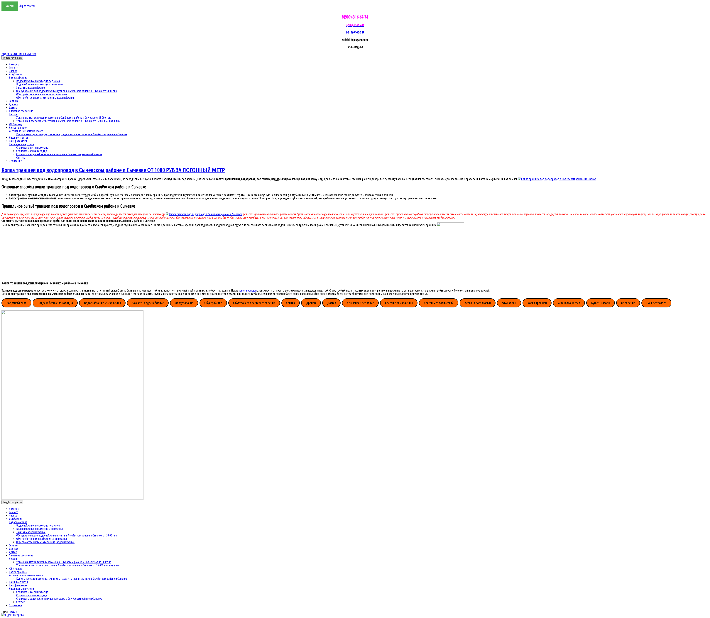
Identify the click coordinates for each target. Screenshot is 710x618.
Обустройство (213, 303)
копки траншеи (248, 290)
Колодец (14, 64)
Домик (13, 107)
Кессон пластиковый (477, 303)
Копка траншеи (18, 127)
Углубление (15, 74)
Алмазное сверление (21, 111)
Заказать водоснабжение (30, 87)
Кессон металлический (438, 303)
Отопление (15, 160)
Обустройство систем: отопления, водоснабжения (45, 97)
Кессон (13, 114)
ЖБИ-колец (15, 124)
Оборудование (184, 303)
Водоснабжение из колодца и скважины (39, 84)
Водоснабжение (18, 77)
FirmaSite (13, 611)
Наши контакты (18, 137)
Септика (13, 101)
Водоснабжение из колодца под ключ (38, 81)
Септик (20, 157)
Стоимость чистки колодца (32, 147)
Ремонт (13, 67)
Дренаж (13, 104)
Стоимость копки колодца (31, 151)
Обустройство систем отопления (254, 303)
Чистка (13, 71)
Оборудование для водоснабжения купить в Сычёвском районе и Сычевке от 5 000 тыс (66, 91)
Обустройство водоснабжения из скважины (41, 94)
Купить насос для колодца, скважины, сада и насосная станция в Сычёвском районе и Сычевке (71, 134)
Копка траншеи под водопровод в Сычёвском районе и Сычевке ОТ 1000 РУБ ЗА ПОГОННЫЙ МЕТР (113, 170)
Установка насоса (569, 303)
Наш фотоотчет (18, 141)
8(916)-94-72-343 (355, 32)
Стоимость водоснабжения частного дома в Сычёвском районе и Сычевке (59, 154)
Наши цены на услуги (21, 144)
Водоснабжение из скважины (102, 303)
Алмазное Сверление (360, 303)
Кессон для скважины (399, 303)
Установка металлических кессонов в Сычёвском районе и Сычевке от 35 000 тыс (63, 117)
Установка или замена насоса (26, 131)
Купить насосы (600, 303)
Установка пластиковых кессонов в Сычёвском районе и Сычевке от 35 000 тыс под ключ (68, 121)
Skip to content (27, 6)
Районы (9, 6)
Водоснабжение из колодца (55, 303)
